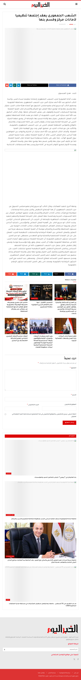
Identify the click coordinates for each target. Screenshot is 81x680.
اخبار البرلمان (59, 298)
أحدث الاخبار (9, 332)
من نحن (76, 673)
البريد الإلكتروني (33, 404)
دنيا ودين (8, 473)
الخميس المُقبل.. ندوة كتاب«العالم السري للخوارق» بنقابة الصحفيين (41, 305)
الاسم (73, 395)
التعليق (73, 368)
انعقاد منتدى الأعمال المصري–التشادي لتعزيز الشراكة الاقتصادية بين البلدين (17, 338)
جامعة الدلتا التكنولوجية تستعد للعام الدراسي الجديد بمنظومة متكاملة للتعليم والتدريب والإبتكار (43, 519)
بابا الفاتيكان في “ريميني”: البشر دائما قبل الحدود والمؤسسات (55, 477)
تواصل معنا (41, 673)
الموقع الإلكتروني (70, 404)
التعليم (7, 599)
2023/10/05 (62, 24)
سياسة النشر (52, 673)
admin (71, 24)
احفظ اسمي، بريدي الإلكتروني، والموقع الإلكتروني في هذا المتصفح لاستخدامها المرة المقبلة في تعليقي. (44, 415)
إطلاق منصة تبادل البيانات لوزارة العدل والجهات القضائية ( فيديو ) (66, 338)
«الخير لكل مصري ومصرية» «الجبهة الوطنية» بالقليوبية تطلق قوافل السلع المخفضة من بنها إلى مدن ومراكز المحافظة (17, 307)
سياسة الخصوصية (64, 673)
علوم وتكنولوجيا (10, 515)
